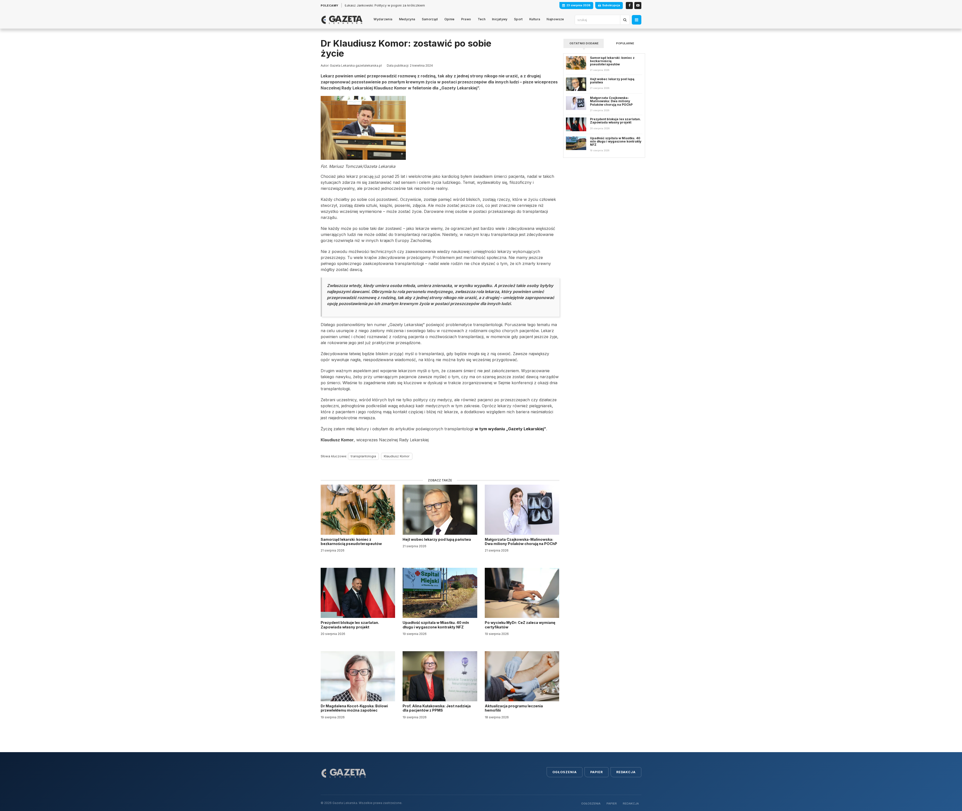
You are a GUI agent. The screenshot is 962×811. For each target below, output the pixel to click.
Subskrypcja (611, 5)
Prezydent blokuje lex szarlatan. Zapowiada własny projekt (350, 624)
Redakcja (626, 772)
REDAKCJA (631, 803)
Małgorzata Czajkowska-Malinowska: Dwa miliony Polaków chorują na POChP (521, 541)
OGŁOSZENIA (590, 803)
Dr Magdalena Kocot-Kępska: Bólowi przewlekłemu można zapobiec (354, 708)
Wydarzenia (383, 19)
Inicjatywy (500, 19)
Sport (518, 19)
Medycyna (407, 19)
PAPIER (612, 803)
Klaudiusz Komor (397, 456)
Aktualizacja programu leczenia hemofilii (514, 708)
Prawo (466, 19)
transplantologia (363, 456)
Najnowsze (555, 19)
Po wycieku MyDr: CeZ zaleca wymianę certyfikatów (520, 624)
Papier (596, 772)
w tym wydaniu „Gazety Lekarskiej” (510, 428)
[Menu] (636, 20)
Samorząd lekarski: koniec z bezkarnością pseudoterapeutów (352, 541)
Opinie (449, 19)
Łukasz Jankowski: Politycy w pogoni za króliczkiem (385, 5)
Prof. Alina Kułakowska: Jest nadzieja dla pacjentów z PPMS (437, 708)
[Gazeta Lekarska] (342, 19)
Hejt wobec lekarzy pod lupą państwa (437, 539)
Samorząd (430, 19)
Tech (482, 19)
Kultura (534, 19)
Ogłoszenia (564, 772)
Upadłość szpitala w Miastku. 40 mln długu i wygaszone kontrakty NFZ (436, 624)
